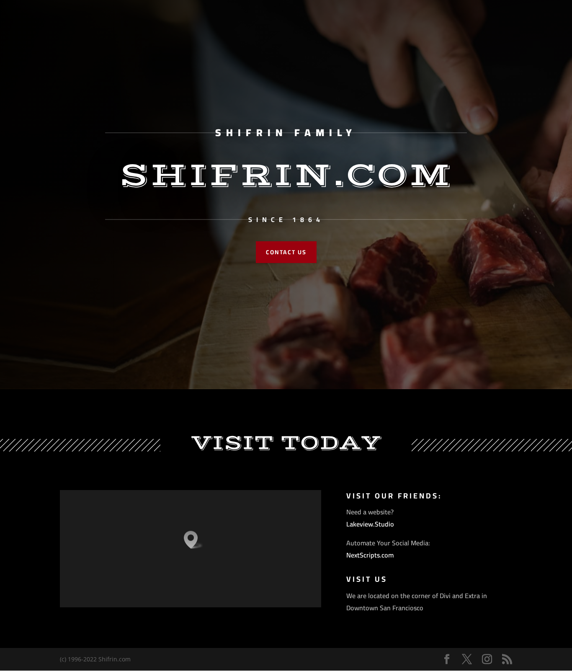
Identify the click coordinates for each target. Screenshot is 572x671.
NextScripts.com (370, 555)
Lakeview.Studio (370, 524)
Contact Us (286, 252)
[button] (193, 540)
